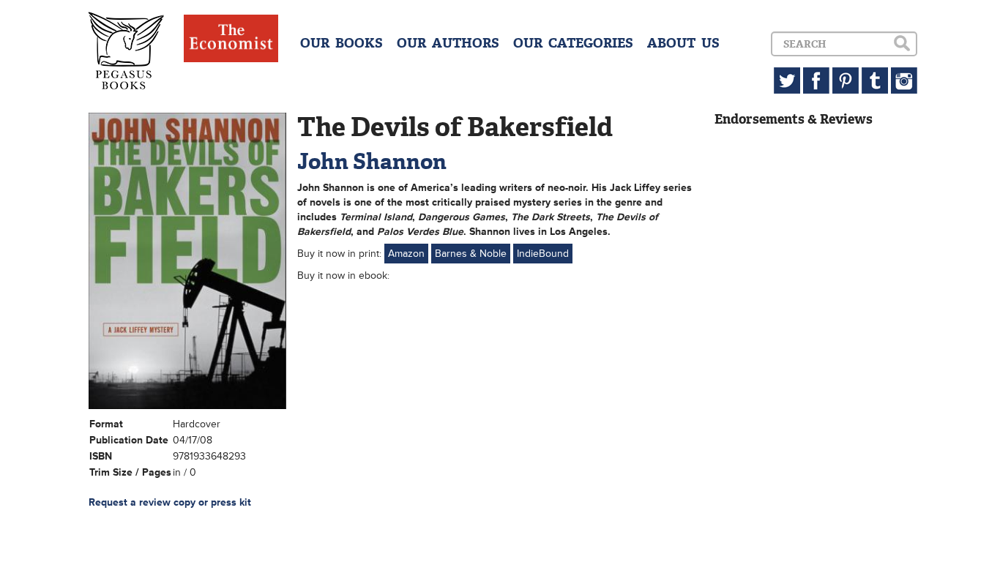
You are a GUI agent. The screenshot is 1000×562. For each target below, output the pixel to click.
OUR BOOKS (341, 43)
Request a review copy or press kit (170, 502)
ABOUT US (683, 43)
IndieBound (543, 253)
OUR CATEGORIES (573, 43)
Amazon (406, 253)
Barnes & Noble (471, 253)
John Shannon (372, 161)
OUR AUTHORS (448, 43)
